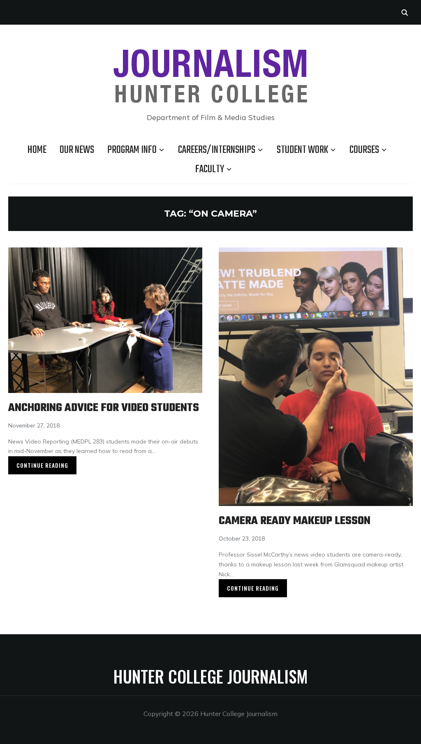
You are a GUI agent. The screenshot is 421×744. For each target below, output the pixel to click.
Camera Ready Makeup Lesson (294, 521)
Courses (364, 150)
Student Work (302, 150)
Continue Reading (42, 465)
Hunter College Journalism (210, 676)
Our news (77, 150)
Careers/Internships (216, 150)
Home (37, 150)
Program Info (132, 150)
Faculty (209, 169)
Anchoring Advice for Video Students (103, 408)
